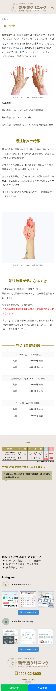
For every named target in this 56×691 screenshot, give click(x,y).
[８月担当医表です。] (28, 599)
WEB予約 (42, 687)
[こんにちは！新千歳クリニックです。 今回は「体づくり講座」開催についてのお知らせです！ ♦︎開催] (10, 599)
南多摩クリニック (15, 567)
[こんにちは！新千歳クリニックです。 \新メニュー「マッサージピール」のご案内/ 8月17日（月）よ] (28, 636)
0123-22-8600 (29, 674)
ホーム (28, 442)
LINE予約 (14, 687)
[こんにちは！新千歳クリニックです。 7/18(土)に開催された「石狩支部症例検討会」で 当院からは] (46, 599)
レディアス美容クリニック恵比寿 (23, 560)
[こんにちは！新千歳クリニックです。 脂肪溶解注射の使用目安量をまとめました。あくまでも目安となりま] (46, 636)
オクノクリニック (15, 47)
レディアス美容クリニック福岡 (22, 564)
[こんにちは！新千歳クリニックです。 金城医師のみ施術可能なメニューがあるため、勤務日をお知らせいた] (10, 636)
